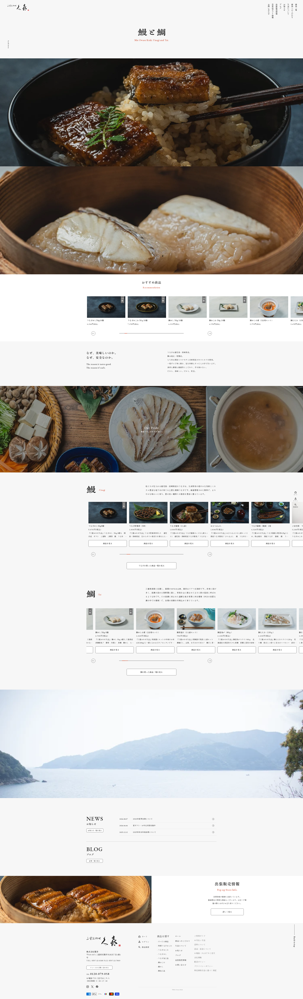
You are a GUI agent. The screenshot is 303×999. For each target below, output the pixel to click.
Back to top (294, 941)
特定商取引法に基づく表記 (205, 970)
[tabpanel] (105, 311)
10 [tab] (144, 333)
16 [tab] (159, 333)
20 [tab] (169, 333)
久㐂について (288, 9)
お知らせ (284, 7)
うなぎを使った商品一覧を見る (151, 565)
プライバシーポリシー (203, 966)
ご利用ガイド (199, 936)
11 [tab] (146, 333)
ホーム (178, 936)
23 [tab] (177, 333)
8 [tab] (138, 333)
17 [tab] (161, 333)
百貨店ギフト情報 (272, 11)
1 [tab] (120, 333)
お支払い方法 (199, 940)
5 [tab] (131, 333)
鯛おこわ (161, 962)
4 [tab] (128, 333)
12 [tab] (149, 333)
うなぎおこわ (163, 950)
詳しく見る (227, 912)
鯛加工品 (161, 971)
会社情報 (198, 957)
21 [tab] (172, 333)
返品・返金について (202, 949)
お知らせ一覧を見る (95, 830)
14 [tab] (154, 333)
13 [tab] (151, 333)
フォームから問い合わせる (99, 968)
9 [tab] (141, 333)
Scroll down (8, 44)
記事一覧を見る (94, 861)
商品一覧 (296, 7)
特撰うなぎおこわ (165, 946)
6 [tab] (133, 333)
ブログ (280, 6)
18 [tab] (164, 333)
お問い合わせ (268, 9)
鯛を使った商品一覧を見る (151, 672)
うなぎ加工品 (163, 958)
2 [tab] (123, 333)
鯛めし (160, 966)
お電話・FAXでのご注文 (204, 953)
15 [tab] (156, 333)
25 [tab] (182, 333)
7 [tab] (136, 333)
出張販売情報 (276, 9)
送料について (199, 944)
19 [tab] (167, 333)
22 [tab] (174, 333)
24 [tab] (179, 333)
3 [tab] (126, 333)
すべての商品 (163, 941)
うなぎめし (162, 954)
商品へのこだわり (292, 11)
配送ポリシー (199, 961)
